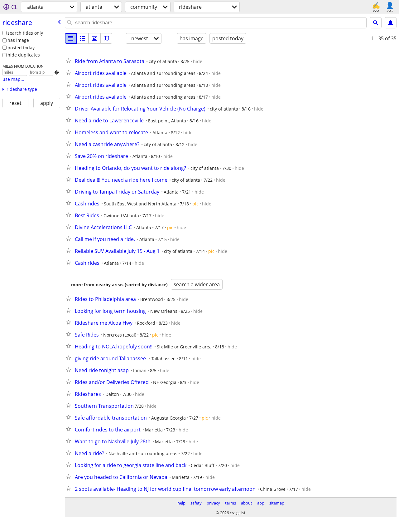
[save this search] (391, 22)
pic (195, 204)
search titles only (25, 33)
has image (18, 40)
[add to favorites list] (70, 60)
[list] (71, 38)
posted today (21, 48)
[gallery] (94, 38)
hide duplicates (23, 55)
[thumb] (83, 38)
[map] (106, 38)
